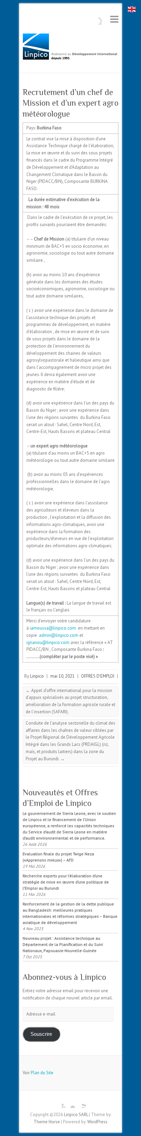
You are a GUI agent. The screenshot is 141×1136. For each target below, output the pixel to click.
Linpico (37, 676)
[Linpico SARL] (70, 48)
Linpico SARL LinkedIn (60, 1103)
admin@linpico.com (58, 635)
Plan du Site (42, 1073)
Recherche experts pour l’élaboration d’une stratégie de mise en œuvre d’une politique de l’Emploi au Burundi (66, 882)
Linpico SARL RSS (81, 1103)
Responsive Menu (114, 19)
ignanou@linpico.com (47, 642)
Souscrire (41, 1034)
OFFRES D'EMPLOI (97, 676)
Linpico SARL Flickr (70, 1103)
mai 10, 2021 (62, 676)
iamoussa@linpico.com (53, 628)
